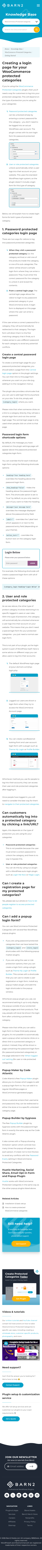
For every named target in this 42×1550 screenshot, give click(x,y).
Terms (29, 1525)
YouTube (25, 1495)
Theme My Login (16, 749)
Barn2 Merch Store (30, 1514)
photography (7, 1336)
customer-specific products (27, 1333)
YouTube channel (30, 1320)
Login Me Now (19, 875)
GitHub (37, 1495)
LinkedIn (18, 1495)
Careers (12, 1518)
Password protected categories (23, 111)
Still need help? (20, 1224)
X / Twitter (12, 1495)
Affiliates (11, 1522)
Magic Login (34, 875)
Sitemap (11, 1525)
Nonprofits (29, 1518)
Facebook (6, 1495)
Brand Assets (29, 1510)
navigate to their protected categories (22, 804)
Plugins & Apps (12, 1510)
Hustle (5, 1181)
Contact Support (13, 1385)
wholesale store (8, 1333)
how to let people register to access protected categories (19, 904)
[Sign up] (31, 1466)
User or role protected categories (24, 164)
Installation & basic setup (15, 1204)
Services (12, 1514)
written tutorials (12, 1320)
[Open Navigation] (38, 5)
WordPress (31, 1495)
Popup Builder (16, 1123)
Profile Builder (33, 749)
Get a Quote (11, 1419)
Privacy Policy (30, 1522)
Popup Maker (26, 1078)
